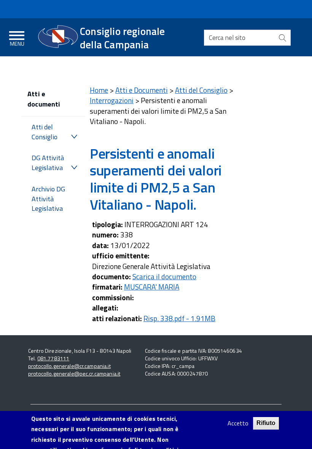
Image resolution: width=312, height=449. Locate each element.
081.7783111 (53, 358)
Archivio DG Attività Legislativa (48, 198)
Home (99, 90)
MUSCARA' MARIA (151, 286)
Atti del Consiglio (44, 132)
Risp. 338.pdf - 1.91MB (179, 318)
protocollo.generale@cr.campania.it (69, 366)
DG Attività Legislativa (48, 163)
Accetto (238, 423)
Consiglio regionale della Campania (122, 37)
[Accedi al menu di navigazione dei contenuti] (17, 37)
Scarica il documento (164, 276)
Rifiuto (265, 423)
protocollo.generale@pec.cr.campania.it (74, 373)
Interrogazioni (112, 100)
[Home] (58, 36)
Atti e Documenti (141, 90)
